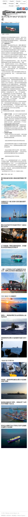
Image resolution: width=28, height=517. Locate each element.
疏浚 (9, 174)
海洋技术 (9, 515)
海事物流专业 (6, 171)
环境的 (5, 174)
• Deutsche (18, 1)
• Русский (11, 6)
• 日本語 (4, 3)
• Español (11, 1)
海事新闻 (3, 515)
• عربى (24, 1)
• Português (11, 3)
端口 (12, 174)
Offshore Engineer (21, 515)
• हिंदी (17, 3)
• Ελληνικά (23, 3)
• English (17, 6)
